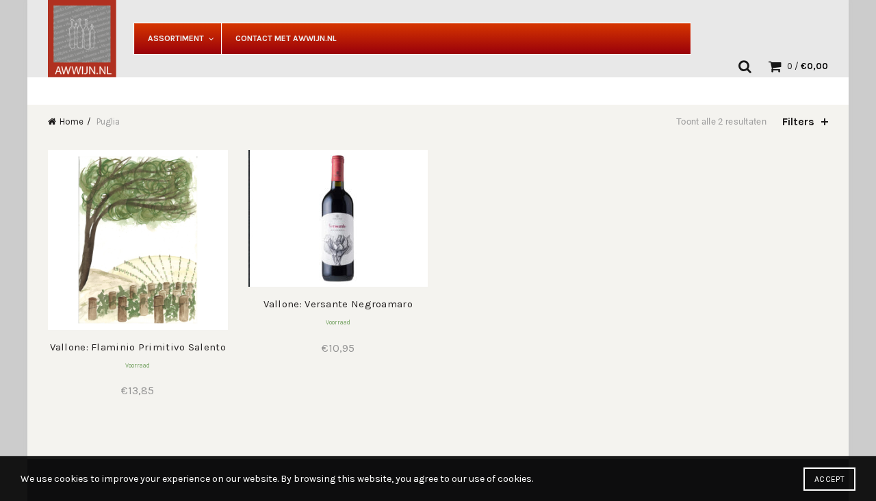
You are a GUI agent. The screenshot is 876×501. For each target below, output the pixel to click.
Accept (829, 479)
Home (71, 121)
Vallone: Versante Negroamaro (338, 304)
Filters (798, 121)
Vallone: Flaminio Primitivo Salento (138, 347)
